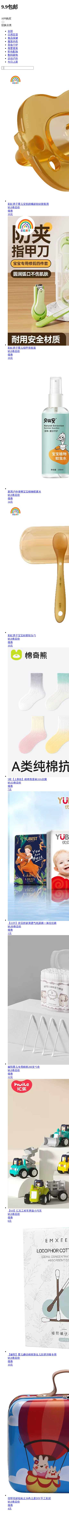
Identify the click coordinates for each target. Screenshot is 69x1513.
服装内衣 (13, 41)
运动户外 (13, 58)
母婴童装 (13, 48)
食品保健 (13, 38)
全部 (10, 31)
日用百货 (13, 34)
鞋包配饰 (13, 51)
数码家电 (13, 55)
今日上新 (13, 61)
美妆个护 (13, 44)
